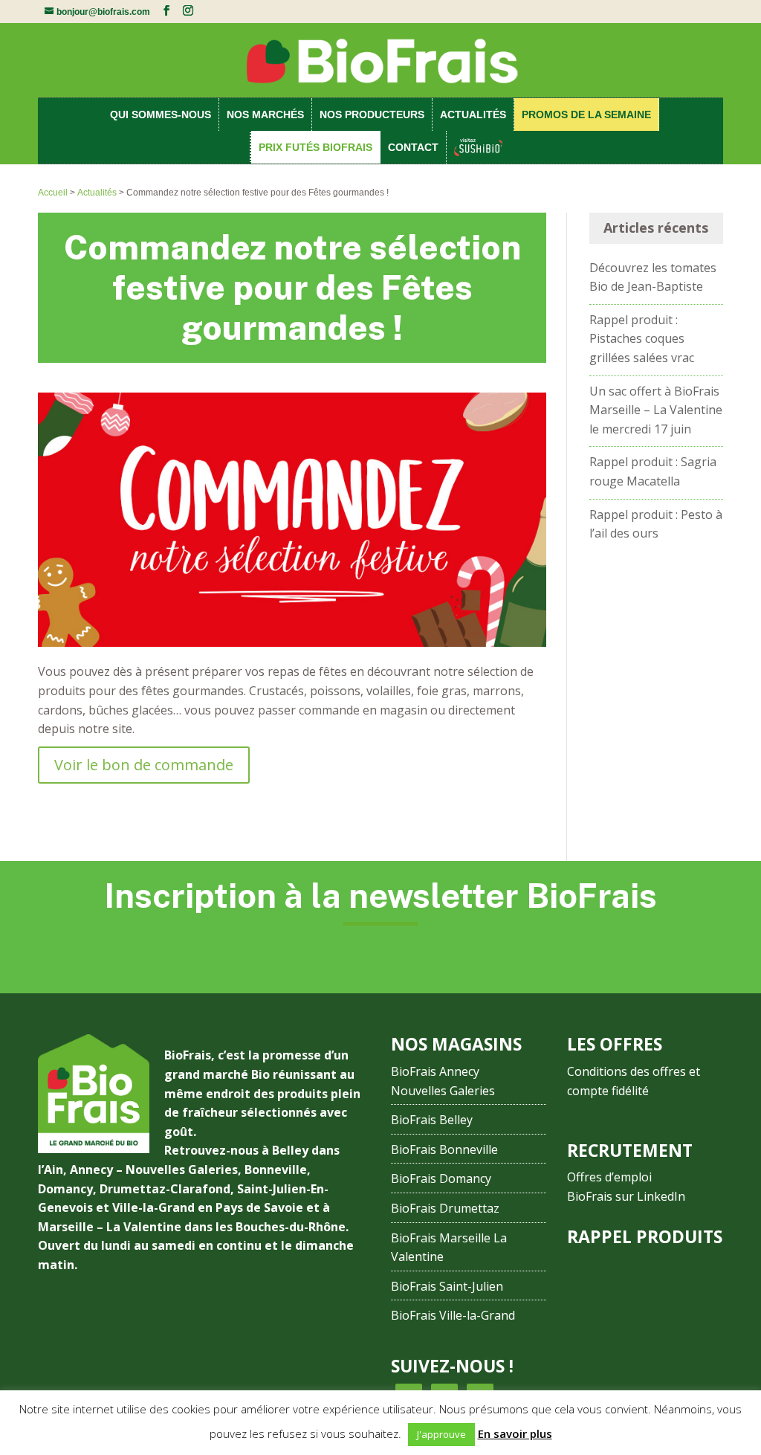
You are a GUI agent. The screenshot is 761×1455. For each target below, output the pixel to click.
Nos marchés (265, 114)
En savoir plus (515, 1433)
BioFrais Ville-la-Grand (453, 1315)
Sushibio (479, 147)
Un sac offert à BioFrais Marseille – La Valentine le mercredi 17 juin (655, 410)
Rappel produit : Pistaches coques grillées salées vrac (641, 339)
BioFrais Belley (432, 1120)
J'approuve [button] (441, 1434)
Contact (413, 147)
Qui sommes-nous (160, 114)
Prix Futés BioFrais (315, 147)
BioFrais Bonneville (444, 1149)
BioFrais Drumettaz (445, 1208)
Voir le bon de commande (143, 765)
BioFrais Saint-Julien (447, 1286)
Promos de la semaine (586, 114)
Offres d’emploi (609, 1177)
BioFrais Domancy (441, 1178)
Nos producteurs (372, 114)
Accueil (53, 192)
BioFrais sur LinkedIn (626, 1196)
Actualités (473, 114)
